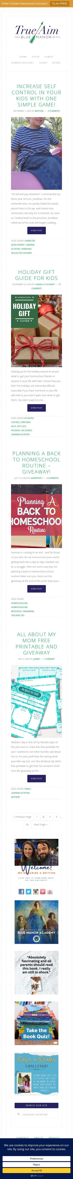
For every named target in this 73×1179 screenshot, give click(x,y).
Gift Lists (21, 426)
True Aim (36, 32)
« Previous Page (22, 816)
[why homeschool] (36, 993)
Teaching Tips (17, 615)
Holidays (15, 430)
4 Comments (54, 110)
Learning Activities (20, 434)
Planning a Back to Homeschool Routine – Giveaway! (36, 462)
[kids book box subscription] (36, 1044)
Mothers (15, 797)
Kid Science (26, 430)
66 (27, 824)
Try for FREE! (59, 3)
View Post (36, 230)
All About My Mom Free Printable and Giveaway (37, 643)
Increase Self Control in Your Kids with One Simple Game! (36, 95)
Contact (22, 1137)
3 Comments (52, 478)
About (38, 1137)
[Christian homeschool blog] (36, 880)
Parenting (26, 248)
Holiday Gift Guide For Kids (36, 274)
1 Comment (49, 659)
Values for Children (21, 253)
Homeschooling (19, 603)
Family (27, 788)
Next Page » (40, 824)
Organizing (28, 611)
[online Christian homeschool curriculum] (36, 943)
